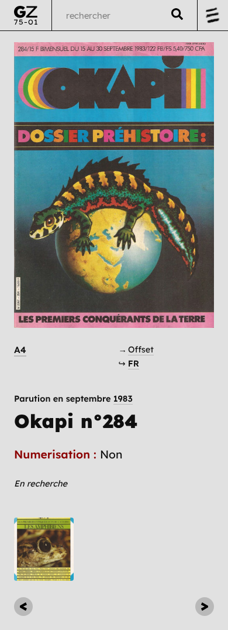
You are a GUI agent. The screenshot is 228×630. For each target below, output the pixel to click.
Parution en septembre (73, 399)
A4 (20, 349)
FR (133, 363)
